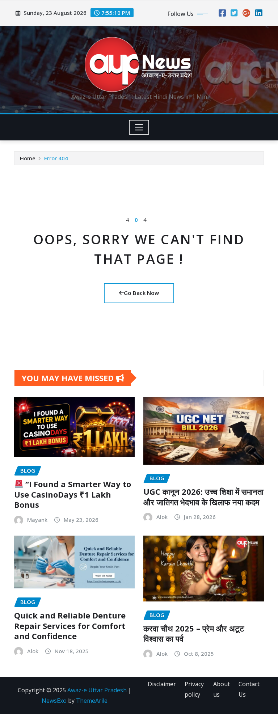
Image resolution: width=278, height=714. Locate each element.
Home (27, 158)
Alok (162, 516)
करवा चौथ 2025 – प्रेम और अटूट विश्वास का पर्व (193, 633)
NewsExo (54, 701)
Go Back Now (141, 292)
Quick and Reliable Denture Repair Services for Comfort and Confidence (70, 625)
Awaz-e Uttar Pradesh (97, 690)
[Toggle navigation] (139, 127)
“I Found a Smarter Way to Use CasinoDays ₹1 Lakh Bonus (72, 494)
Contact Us (249, 689)
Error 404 (56, 158)
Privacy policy (194, 689)
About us (221, 689)
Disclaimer (162, 684)
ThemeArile (92, 701)
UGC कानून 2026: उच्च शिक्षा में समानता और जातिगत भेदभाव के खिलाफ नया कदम (203, 496)
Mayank (37, 519)
